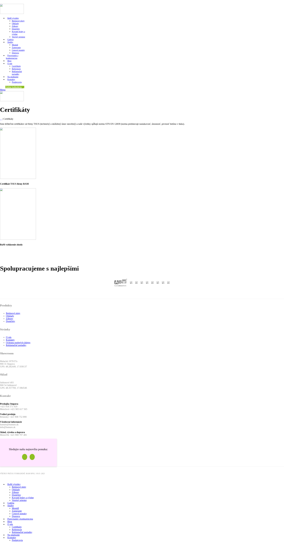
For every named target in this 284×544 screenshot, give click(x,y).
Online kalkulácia (13, 87)
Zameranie (16, 47)
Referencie (16, 69)
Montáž (15, 45)
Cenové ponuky (18, 50)
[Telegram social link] (15, 2)
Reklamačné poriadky (16, 345)
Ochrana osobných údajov (18, 342)
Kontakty (10, 340)
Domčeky (16, 29)
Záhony (15, 26)
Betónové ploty (18, 21)
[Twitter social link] (5, 2)
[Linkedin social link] (12, 2)
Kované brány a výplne (23, 497)
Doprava (15, 53)
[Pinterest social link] (8, 2)
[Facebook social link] (1, 2)
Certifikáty (16, 66)
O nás (8, 337)
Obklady (15, 23)
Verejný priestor (18, 37)
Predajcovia (17, 82)
